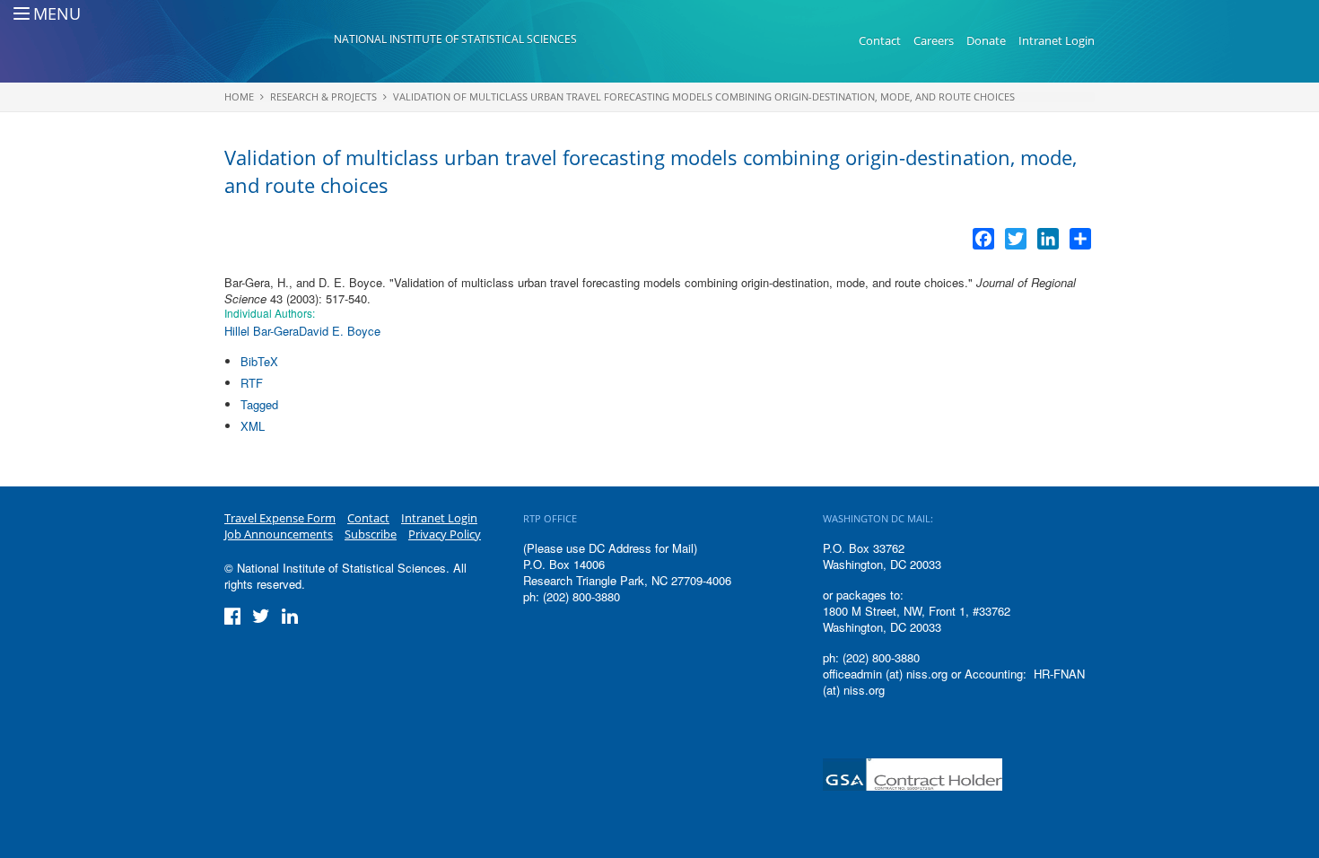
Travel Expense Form (280, 518)
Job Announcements (278, 534)
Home (239, 96)
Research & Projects (323, 96)
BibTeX (259, 361)
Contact (880, 40)
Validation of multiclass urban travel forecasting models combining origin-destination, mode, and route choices (704, 96)
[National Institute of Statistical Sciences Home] (279, 41)
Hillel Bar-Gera (261, 330)
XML (252, 425)
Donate (986, 40)
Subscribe (371, 534)
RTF (251, 382)
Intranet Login (1056, 40)
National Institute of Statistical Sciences (455, 39)
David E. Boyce (339, 330)
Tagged (259, 404)
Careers (933, 40)
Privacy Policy (444, 534)
